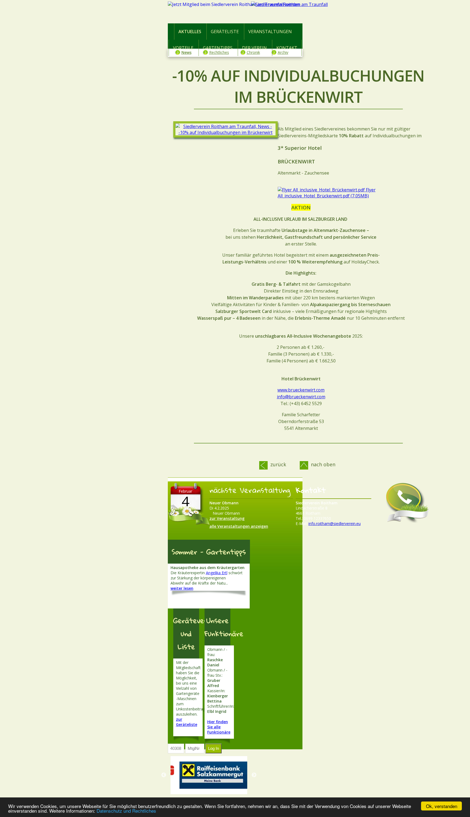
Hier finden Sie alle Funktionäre (218, 727)
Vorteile (183, 48)
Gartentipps (218, 48)
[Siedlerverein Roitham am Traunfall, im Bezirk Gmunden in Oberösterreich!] (298, 13)
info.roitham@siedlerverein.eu (334, 523)
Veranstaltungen (270, 32)
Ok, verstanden (441, 806)
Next (254, 775)
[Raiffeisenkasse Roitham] (211, 775)
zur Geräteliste (186, 722)
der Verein (254, 48)
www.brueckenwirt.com (300, 390)
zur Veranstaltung (227, 518)
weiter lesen (182, 588)
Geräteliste (225, 32)
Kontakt (286, 48)
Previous (163, 775)
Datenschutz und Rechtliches (126, 810)
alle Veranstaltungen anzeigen (238, 526)
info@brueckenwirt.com (301, 397)
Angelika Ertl (216, 572)
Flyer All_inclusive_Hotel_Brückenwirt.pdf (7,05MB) (327, 193)
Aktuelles (189, 32)
